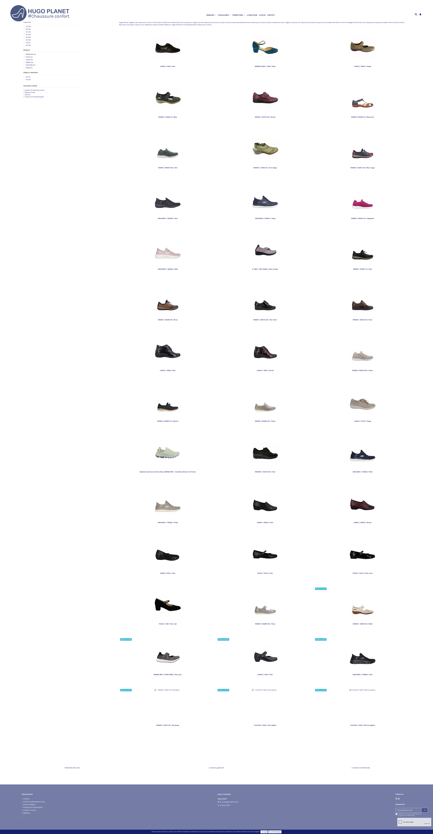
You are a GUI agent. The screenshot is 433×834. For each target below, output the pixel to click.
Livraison (26, 799)
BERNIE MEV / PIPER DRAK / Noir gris (168, 675)
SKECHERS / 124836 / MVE (168, 269)
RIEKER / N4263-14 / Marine (167, 421)
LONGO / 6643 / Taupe (362, 66)
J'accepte (264, 832)
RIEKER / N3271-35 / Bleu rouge (363, 168)
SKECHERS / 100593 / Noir (168, 218)
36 (28, 29)
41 (28, 42)
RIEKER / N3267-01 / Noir (362, 269)
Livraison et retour (29, 810)
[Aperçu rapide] (171, 63)
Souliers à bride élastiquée (34, 97)
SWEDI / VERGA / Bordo (362, 522)
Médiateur (26, 813)
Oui (28, 79)
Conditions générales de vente (34, 802)
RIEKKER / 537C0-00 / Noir (265, 472)
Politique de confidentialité (32, 807)
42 (28, 45)
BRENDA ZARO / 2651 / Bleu (265, 66)
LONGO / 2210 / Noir (167, 66)
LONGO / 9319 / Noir (265, 675)
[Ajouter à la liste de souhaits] (164, 63)
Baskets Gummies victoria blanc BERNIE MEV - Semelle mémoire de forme (168, 472)
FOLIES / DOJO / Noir (265, 573)
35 (28, 26)
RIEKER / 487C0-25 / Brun (362, 320)
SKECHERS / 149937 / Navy (265, 218)
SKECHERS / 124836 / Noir (363, 675)
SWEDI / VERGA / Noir (265, 522)
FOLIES (29, 57)
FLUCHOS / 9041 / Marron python (362, 725)
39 (28, 37)
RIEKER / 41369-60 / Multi (362, 624)
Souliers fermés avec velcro (35, 90)
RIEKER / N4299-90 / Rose (265, 624)
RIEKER (29, 62)
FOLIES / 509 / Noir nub (168, 624)
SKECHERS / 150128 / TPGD (168, 522)
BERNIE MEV (31, 54)
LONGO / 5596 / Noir (168, 370)
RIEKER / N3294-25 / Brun (168, 320)
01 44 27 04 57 (225, 805)
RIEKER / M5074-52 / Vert (167, 168)
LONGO (29, 60)
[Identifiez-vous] (420, 14)
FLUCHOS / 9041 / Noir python (265, 725)
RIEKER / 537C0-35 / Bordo (265, 117)
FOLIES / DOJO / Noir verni (363, 573)
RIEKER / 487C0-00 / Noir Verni (265, 320)
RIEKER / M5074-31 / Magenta (362, 218)
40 (28, 40)
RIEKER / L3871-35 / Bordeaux (167, 725)
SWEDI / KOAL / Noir (167, 573)
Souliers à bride (30, 86)
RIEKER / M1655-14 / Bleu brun (362, 117)
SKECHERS (30, 65)
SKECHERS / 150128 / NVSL (363, 472)
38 (28, 34)
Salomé (27, 95)
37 (28, 32)
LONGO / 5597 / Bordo (265, 370)
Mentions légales (29, 805)
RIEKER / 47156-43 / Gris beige (265, 168)
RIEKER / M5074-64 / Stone (362, 370)
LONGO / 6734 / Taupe (362, 421)
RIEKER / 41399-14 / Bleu (167, 117)
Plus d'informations (275, 832)
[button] (212, 15)
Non (28, 77)
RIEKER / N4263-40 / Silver (265, 421)
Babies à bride (30, 92)
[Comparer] (167, 63)
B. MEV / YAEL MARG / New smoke (265, 269)
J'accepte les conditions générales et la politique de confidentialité (409, 814)
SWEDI (29, 68)
